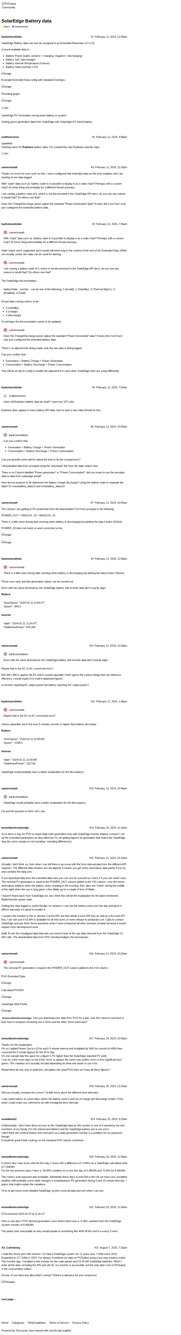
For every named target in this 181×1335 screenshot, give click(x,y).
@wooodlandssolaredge (17, 1018)
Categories (18, 1322)
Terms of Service (59, 1322)
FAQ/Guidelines (37, 1322)
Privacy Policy (80, 1322)
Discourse (22, 1330)
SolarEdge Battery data (26, 21)
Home (4, 1322)
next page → (9, 1299)
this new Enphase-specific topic (81, 147)
